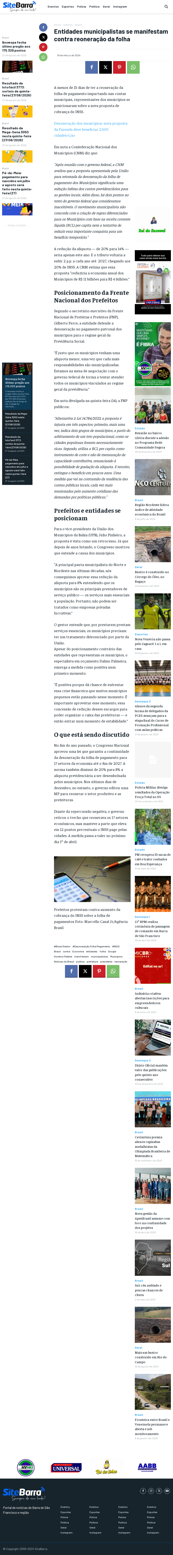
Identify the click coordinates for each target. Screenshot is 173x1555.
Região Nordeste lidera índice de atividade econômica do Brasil (152, 509)
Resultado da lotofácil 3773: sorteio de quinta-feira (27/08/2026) (16, 89)
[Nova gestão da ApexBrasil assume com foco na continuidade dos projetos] (153, 1186)
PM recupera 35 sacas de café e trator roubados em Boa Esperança (153, 859)
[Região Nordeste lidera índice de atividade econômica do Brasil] (153, 477)
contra (66, 951)
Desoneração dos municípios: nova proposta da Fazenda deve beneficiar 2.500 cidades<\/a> (90, 129)
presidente (106, 961)
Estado (140, 428)
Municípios (116, 956)
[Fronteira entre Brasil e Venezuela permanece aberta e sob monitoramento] (153, 1392)
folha (103, 951)
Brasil (5, 37)
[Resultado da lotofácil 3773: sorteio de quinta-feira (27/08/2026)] (17, 111)
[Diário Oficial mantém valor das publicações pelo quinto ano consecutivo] (153, 1038)
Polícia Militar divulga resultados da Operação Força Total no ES (152, 792)
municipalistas (99, 956)
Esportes (141, 634)
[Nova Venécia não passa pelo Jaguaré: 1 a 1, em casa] (153, 611)
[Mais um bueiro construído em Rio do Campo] (153, 1325)
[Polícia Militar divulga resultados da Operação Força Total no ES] (153, 760)
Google (112, 951)
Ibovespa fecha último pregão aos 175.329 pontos (16, 46)
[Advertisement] (17, 291)
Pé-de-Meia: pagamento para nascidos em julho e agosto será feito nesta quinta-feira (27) (17, 183)
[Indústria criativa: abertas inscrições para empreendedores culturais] (153, 966)
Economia (78, 951)
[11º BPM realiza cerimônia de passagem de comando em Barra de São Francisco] (153, 894)
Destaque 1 (142, 916)
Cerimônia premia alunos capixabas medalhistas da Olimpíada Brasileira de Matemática (152, 1146)
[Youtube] (167, 1491)
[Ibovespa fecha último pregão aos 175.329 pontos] (17, 67)
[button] (166, 6)
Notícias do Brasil (64, 961)
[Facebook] (43, 27)
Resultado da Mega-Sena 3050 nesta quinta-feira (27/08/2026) (16, 134)
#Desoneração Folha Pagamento (91, 946)
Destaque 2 (143, 701)
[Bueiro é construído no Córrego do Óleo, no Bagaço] (153, 544)
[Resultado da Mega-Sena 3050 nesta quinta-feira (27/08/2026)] (17, 156)
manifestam (81, 956)
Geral (138, 567)
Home (57, 24)
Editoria (68, 24)
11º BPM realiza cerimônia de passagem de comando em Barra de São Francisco (152, 928)
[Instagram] (151, 1491)
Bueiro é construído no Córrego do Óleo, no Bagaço (152, 576)
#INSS (116, 946)
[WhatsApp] (43, 57)
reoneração (120, 961)
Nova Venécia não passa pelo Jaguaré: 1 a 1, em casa (152, 643)
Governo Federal (63, 956)
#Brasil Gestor (62, 946)
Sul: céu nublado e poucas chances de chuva (149, 1290)
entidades (91, 951)
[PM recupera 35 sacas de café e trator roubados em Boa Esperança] (153, 827)
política (80, 961)
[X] (43, 37)
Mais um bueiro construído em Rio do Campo (151, 1357)
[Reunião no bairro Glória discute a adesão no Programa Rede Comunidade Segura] (153, 405)
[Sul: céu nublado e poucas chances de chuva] (153, 1258)
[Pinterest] (43, 47)
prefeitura (92, 961)
